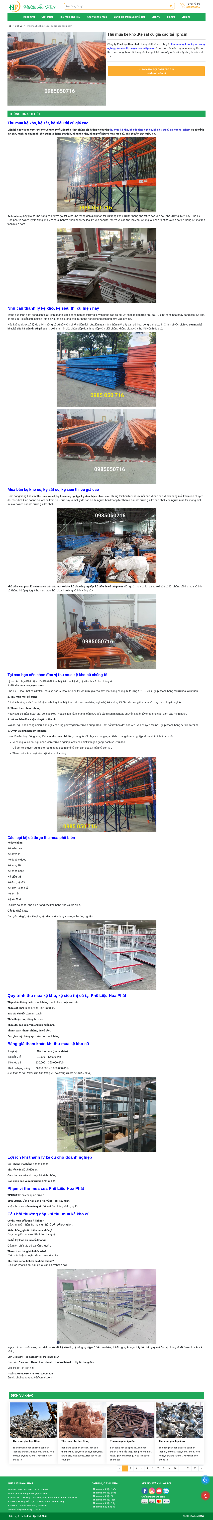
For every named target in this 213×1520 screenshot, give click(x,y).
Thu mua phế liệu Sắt (122, 1441)
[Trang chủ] (34, 6)
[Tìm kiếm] (171, 6)
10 (175, 1468)
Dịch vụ (155, 16)
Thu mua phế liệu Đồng (75, 1441)
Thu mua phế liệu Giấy (104, 1503)
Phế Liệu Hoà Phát (37, 1516)
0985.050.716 (24, 1489)
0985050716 (193, 7)
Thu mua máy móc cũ (104, 1506)
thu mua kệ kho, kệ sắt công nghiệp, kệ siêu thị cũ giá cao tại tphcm (149, 129)
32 (188, 1468)
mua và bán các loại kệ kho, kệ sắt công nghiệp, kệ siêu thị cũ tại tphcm (80, 586)
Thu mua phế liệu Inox (104, 1499)
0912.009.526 (41, 1489)
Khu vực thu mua (97, 16)
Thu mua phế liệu (69, 16)
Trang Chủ (28, 16)
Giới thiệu (47, 16)
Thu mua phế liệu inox (172, 1441)
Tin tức (171, 16)
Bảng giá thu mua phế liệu (129, 16)
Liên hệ (186, 16)
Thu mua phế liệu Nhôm (27, 1441)
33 (195, 1468)
